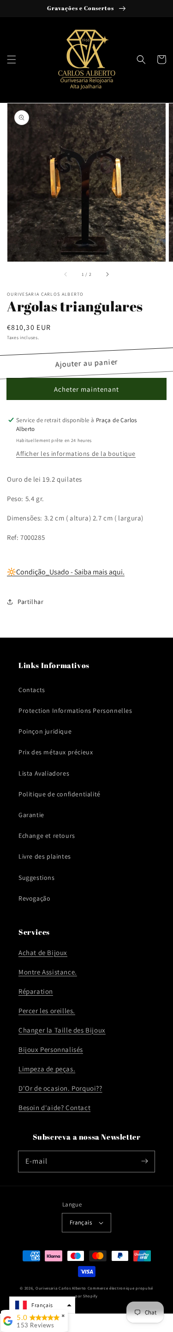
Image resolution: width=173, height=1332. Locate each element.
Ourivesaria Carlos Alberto (61, 1287)
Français (81, 1222)
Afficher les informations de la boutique (76, 453)
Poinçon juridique (45, 731)
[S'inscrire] (144, 1161)
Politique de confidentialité (59, 794)
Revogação (34, 898)
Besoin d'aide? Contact (54, 1107)
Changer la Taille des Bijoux (62, 1030)
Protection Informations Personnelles (75, 710)
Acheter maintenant (86, 389)
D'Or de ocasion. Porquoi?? (60, 1088)
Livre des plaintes (44, 856)
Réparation (35, 991)
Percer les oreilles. (46, 1010)
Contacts (31, 690)
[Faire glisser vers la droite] (107, 274)
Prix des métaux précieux (55, 752)
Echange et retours (46, 835)
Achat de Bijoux (42, 952)
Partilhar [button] (30, 601)
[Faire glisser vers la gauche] (66, 274)
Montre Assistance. (47, 972)
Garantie (31, 815)
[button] (11, 59)
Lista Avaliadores (43, 773)
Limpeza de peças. (46, 1068)
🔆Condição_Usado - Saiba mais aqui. (66, 572)
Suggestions (36, 877)
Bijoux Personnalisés (50, 1049)
